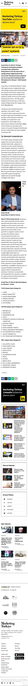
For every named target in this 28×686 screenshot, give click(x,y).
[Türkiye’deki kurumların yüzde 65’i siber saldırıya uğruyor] (7, 554)
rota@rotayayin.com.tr (7, 636)
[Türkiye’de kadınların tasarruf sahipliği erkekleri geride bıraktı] (7, 485)
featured (4, 372)
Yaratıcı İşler (4, 650)
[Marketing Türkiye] (9, 3)
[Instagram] (7, 683)
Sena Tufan (17, 543)
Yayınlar (13, 590)
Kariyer (17, 646)
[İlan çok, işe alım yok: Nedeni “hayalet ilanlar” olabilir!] (7, 478)
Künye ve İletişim (6, 656)
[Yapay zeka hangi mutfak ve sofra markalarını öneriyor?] (21, 554)
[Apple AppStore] (19, 655)
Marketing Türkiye (5, 55)
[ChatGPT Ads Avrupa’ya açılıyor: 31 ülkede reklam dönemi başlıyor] (7, 437)
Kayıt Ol (17, 650)
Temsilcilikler (15, 587)
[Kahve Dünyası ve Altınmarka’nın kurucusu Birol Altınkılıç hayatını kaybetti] (7, 446)
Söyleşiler (3, 648)
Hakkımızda (4, 654)
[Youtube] (10, 683)
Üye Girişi (17, 648)
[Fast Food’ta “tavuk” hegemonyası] (21, 530)
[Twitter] (4, 683)
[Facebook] (2, 683)
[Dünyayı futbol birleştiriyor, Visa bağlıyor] (7, 470)
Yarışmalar (5, 587)
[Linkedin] (13, 683)
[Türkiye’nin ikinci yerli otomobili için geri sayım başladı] (7, 454)
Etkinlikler (5, 590)
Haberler (4, 42)
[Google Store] (19, 659)
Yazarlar (3, 646)
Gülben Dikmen (4, 546)
